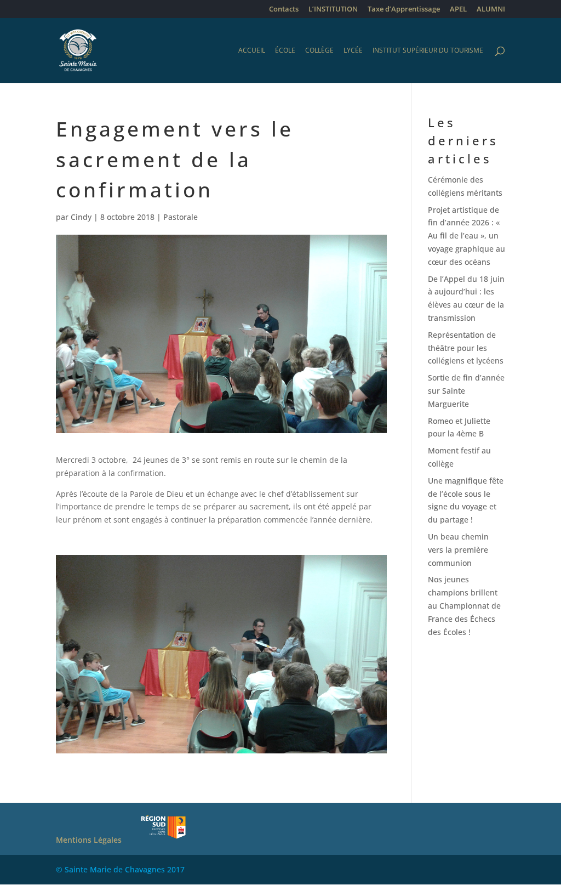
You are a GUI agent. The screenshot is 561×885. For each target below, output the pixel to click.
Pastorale (180, 217)
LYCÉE (353, 51)
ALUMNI (491, 9)
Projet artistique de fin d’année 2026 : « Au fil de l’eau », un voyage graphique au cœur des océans (466, 236)
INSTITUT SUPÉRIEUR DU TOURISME (428, 51)
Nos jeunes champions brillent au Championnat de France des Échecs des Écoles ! (464, 605)
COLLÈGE (319, 51)
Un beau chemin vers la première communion (458, 549)
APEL (458, 9)
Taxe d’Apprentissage (404, 9)
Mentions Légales (89, 840)
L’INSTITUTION (333, 9)
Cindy (81, 217)
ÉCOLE (285, 51)
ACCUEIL (251, 51)
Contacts (284, 9)
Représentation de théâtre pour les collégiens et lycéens (465, 348)
